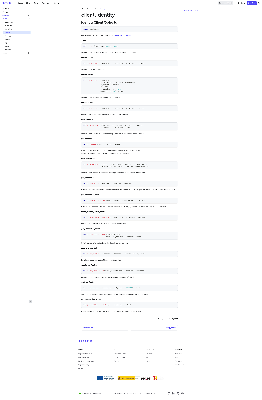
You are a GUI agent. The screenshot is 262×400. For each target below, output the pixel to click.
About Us (178, 354)
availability (8, 25)
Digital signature (84, 357)
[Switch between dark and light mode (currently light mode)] (259, 3)
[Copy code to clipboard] (175, 29)
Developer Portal (120, 354)
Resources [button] (46, 3)
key (6, 43)
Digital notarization (85, 354)
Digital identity (83, 365)
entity (5, 53)
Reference (5, 15)
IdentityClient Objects (191, 10)
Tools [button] (36, 3)
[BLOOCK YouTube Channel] (182, 393)
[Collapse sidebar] (30, 301)
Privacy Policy (118, 393)
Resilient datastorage (86, 361)
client (5, 19)
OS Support (6, 12)
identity (7, 32)
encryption (8, 29)
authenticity (9, 22)
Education (150, 354)
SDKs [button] (28, 3)
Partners (178, 361)
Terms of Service (132, 393)
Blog (176, 357)
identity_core (9, 36)
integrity (8, 39)
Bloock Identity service (122, 35)
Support (56, 3)
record (7, 46)
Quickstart (6, 8)
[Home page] (82, 9)
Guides (20, 3)
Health (148, 361)
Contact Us (179, 365)
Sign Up (251, 3)
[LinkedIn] (173, 393)
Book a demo (240, 3)
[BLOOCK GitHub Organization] (168, 393)
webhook (8, 49)
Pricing (80, 368)
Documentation (119, 357)
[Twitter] (177, 393)
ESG (147, 357)
